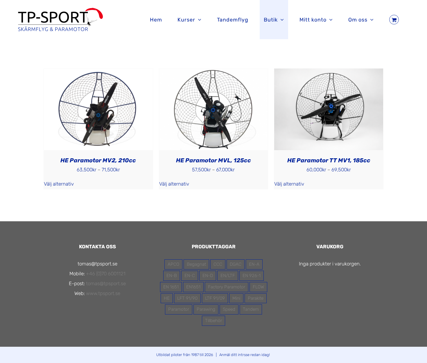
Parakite (255, 298)
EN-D (207, 275)
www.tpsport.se (103, 293)
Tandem (251, 309)
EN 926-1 (252, 275)
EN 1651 (171, 287)
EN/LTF (227, 275)
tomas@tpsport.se (106, 283)
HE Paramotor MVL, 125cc (213, 160)
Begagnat (196, 264)
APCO (173, 264)
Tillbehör (213, 320)
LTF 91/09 (215, 298)
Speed (229, 309)
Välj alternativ (59, 184)
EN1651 (193, 287)
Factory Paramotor (226, 287)
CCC (218, 264)
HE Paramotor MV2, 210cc (98, 160)
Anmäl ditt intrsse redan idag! (244, 355)
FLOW (258, 287)
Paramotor (178, 309)
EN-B (171, 275)
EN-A (254, 264)
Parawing (206, 309)
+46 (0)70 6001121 (105, 273)
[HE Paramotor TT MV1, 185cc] (328, 73)
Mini (236, 298)
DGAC (235, 264)
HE (167, 298)
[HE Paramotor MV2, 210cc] (98, 73)
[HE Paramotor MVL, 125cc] (213, 73)
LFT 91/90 (187, 298)
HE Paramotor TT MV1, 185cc (328, 160)
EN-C (189, 275)
